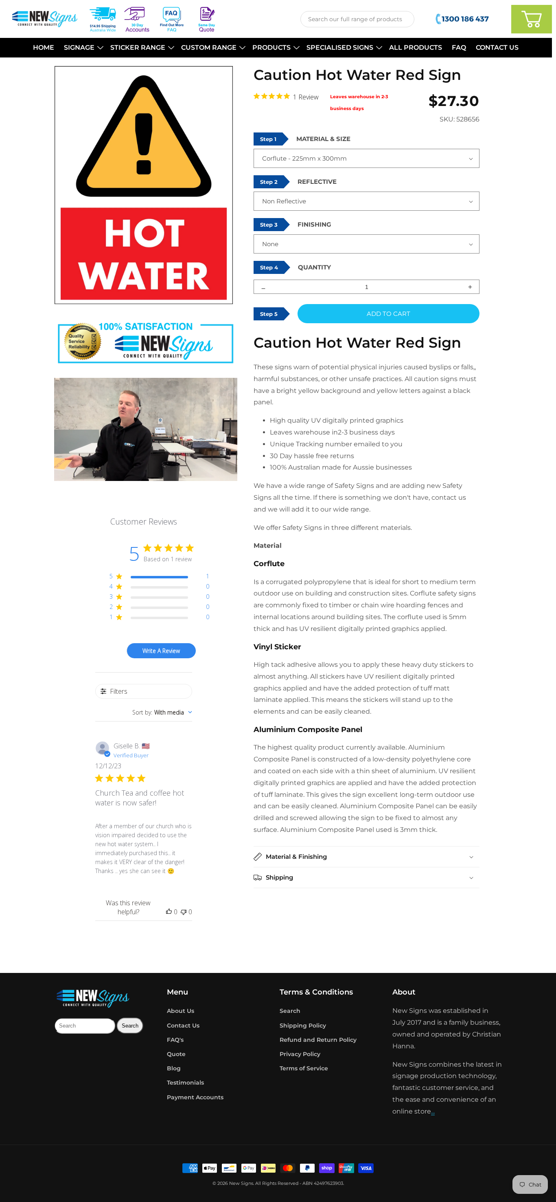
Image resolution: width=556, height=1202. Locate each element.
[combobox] (357, 19)
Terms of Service (304, 1068)
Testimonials (185, 1082)
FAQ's (175, 1039)
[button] (82, 48)
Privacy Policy (300, 1054)
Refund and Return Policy (318, 1039)
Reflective (317, 181)
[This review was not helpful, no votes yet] (183, 911)
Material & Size (323, 139)
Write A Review (161, 651)
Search (290, 1011)
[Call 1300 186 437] (463, 19)
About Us (180, 1011)
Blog (174, 1068)
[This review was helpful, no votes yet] (169, 911)
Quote (176, 1054)
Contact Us (183, 1025)
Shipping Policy (303, 1025)
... (433, 1111)
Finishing (314, 224)
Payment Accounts (195, 1097)
